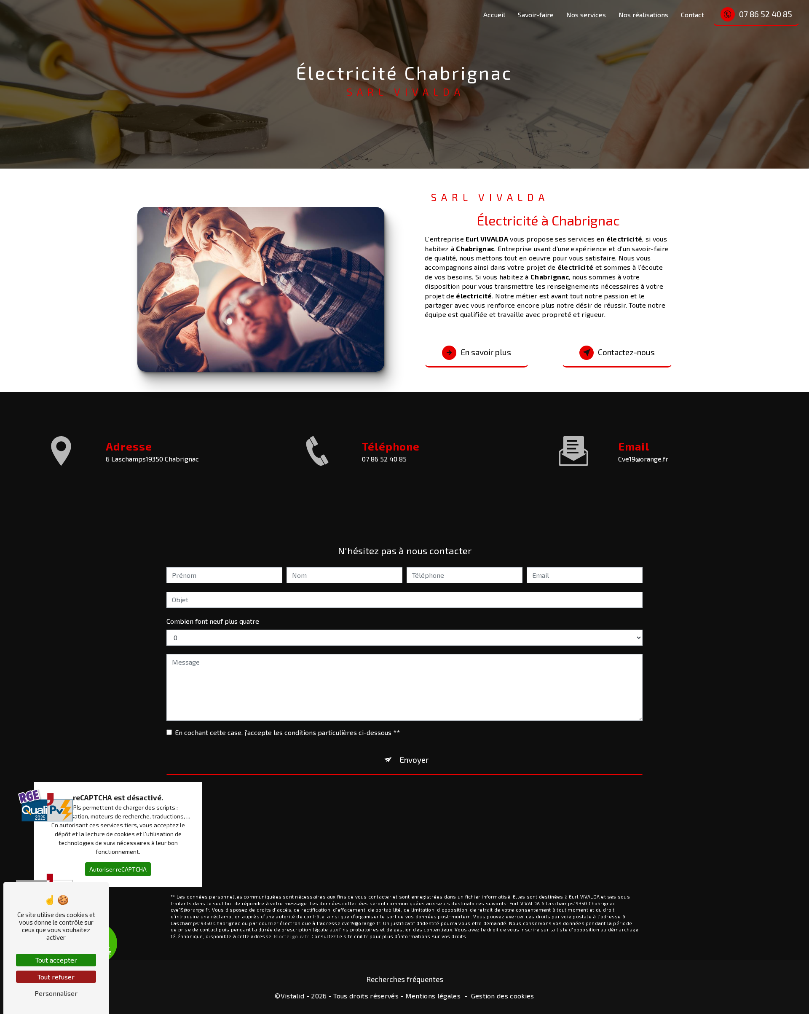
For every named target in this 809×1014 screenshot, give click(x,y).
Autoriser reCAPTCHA (118, 869)
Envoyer (414, 760)
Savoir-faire (536, 15)
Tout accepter (56, 960)
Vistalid (293, 996)
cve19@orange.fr (643, 459)
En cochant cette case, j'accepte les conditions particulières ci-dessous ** (287, 732)
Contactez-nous (626, 352)
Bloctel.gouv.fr (291, 936)
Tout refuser (56, 977)
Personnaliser (56, 993)
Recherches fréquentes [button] (404, 979)
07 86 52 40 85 (765, 14)
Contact (692, 15)
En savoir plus (486, 352)
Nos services (586, 15)
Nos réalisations (643, 15)
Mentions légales (433, 996)
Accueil (494, 15)
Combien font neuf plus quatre (212, 621)
